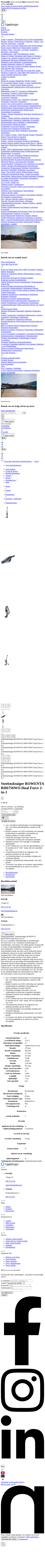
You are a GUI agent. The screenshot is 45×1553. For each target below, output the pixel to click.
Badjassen (13, 296)
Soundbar (34, 48)
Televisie (4, 44)
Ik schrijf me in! (7, 1293)
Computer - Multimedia (14, 39)
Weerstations (33, 178)
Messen (20, 274)
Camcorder (34, 100)
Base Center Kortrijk (13, 1243)
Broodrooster (33, 166)
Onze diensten (11, 1259)
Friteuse (11, 139)
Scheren (4, 211)
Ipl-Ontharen (25, 207)
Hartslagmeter (30, 220)
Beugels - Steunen (21, 203)
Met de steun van (7, 1484)
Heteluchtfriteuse (20, 139)
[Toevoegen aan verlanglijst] (5, 818)
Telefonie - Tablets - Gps (34, 41)
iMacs (25, 75)
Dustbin (30, 278)
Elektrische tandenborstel (16, 218)
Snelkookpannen (16, 288)
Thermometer (28, 222)
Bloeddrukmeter (18, 220)
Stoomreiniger (6, 112)
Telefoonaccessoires (8, 195)
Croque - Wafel (16, 135)
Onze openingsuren (8, 262)
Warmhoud (31, 164)
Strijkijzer (17, 118)
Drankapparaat (15, 168)
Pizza (9, 137)
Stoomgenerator (6, 120)
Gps (2, 182)
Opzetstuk (29, 218)
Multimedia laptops (26, 60)
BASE (9, 8)
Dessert (14, 137)
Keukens (9, 1209)
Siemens (4, 362)
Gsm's (10, 191)
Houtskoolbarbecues (8, 321)
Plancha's (4, 323)
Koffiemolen (5, 151)
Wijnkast (33, 145)
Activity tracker (15, 172)
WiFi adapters (6, 68)
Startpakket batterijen (17, 344)
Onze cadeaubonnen (13, 1263)
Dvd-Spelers (29, 199)
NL (2, 19)
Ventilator (21, 122)
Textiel (3, 309)
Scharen (38, 274)
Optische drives (20, 87)
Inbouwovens (25, 158)
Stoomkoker (5, 133)
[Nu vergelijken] (3, 1544)
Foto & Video (29, 39)
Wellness (37, 222)
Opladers (39, 195)
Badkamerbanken (23, 299)
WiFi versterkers (17, 68)
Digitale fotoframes (29, 176)
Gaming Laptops (24, 58)
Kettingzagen (19, 348)
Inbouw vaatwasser (25, 370)
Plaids (15, 309)
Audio (3, 39)
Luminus (9, 1245)
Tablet (3, 193)
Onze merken (6, 6)
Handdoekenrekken (8, 301)
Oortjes (32, 54)
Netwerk (4, 66)
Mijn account (10, 1223)
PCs (2, 70)
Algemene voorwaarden (9, 1482)
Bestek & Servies (13, 282)
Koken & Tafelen (7, 270)
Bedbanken (36, 311)
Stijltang (35, 216)
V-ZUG (4, 370)
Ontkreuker (26, 120)
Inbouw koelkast (13, 143)
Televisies (11, 201)
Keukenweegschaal (8, 131)
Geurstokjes (20, 315)
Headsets (4, 64)
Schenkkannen (25, 282)
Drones (36, 172)
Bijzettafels (12, 311)
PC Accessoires (6, 83)
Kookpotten (5, 290)
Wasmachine (18, 114)
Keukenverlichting (7, 160)
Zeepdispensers (23, 303)
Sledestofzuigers (35, 106)
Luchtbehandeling (31, 122)
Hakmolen (16, 129)
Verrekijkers (5, 102)
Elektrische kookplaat (30, 155)
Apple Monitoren (15, 62)
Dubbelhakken (24, 338)
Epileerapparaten (14, 207)
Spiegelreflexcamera (8, 95)
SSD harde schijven (33, 87)
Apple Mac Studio (33, 70)
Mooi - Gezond (6, 220)
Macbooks (14, 60)
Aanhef (4, 1283)
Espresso (27, 149)
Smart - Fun (5, 172)
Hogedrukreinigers (24, 342)
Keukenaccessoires (8, 280)
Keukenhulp (5, 126)
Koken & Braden (7, 286)
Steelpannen (27, 288)
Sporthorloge (15, 174)
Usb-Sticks (5, 89)
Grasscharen (30, 334)
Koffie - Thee (6, 149)
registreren (6, 428)
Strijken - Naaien (7, 118)
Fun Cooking (6, 135)
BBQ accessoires (7, 326)
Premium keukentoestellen (10, 358)
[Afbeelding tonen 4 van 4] (9, 709)
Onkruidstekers (20, 336)
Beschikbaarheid (12, 872)
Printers (28, 81)
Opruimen (4, 342)
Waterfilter (13, 170)
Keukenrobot (25, 129)
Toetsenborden (36, 83)
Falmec (3, 372)
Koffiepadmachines (18, 151)
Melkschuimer (6, 153)
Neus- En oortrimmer (36, 211)
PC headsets (26, 64)
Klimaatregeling (7, 122)
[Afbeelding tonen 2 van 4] (4, 709)
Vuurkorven (19, 330)
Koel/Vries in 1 (24, 145)
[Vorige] (3, 706)
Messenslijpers (29, 274)
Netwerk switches (14, 66)
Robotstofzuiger (23, 106)
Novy (3, 368)
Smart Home (5, 176)
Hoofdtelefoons (23, 54)
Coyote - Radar (10, 182)
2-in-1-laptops (12, 58)
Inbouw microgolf (13, 158)
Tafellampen (23, 317)
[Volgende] (8, 706)
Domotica (40, 176)
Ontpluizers (17, 120)
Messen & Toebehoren (9, 274)
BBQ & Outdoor (29, 270)
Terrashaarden (6, 332)
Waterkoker (21, 170)
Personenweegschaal (15, 222)
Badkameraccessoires (8, 299)
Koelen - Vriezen (7, 141)
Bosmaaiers (39, 334)
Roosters (34, 326)
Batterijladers (11, 346)
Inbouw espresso (37, 149)
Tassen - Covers (24, 83)
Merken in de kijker (13, 1257)
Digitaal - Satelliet (35, 203)
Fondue (32, 135)
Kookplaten (22, 362)
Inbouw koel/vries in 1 (28, 143)
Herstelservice (17, 8)
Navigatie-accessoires (9, 187)
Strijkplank (25, 118)
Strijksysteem (34, 118)
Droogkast (27, 114)
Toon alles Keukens (8, 353)
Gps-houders (5, 189)
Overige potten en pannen (25, 290)
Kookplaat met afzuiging (32, 160)
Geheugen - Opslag (8, 85)
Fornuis (3, 158)
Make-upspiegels (23, 305)
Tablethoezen (19, 184)
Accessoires (14, 46)
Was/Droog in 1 (37, 114)
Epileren (4, 207)
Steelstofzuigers (6, 108)
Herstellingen (10, 1247)
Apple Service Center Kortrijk (16, 1241)
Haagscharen (29, 348)
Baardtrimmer (12, 211)
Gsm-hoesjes (20, 195)
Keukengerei (5, 278)
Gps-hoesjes (38, 187)
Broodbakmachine (21, 166)
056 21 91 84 (6, 907)
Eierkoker (25, 168)
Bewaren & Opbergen (19, 278)
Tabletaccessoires (7, 184)
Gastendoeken (24, 294)
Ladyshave (34, 207)
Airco (15, 122)
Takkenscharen (6, 350)
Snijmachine (32, 131)
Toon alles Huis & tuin (9, 264)
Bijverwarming (6, 124)
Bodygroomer (23, 211)
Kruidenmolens (20, 280)
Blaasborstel (10, 216)
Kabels (3, 79)
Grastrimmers (21, 334)
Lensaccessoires (16, 104)
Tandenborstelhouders (9, 305)
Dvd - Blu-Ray (6, 199)
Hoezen (17, 326)
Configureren (23, 1539)
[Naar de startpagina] (9, 26)
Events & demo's (17, 6)
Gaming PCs (13, 73)
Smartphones (18, 191)
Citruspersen (5, 168)
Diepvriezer (13, 145)
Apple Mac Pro (21, 70)
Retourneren (10, 1227)
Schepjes (33, 338)
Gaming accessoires (8, 77)
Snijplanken (5, 276)
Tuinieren (39, 270)
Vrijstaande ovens (20, 164)
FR (2, 15)
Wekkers (38, 56)
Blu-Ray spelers (18, 199)
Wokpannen (11, 292)
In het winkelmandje (8, 815)
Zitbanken (28, 311)
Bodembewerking (7, 336)
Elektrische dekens (19, 124)
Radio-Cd (30, 56)
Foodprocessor (6, 129)
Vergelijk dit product (8, 821)
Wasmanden (31, 301)
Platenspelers (26, 48)
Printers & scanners (8, 81)
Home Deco (18, 270)
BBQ (3, 319)
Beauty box (34, 305)
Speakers (4, 50)
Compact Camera (16, 93)
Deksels (35, 288)
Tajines (3, 292)
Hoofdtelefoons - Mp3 (9, 54)
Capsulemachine (17, 149)
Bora (2, 364)
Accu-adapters (31, 344)
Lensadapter (27, 104)
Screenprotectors (16, 197)
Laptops (4, 58)
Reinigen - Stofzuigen (9, 106)
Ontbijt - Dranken (7, 166)
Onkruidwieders (32, 336)
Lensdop (35, 104)
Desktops (4, 73)
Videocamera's (6, 100)
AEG (3, 366)
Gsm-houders (31, 195)
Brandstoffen (13, 328)
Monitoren (5, 62)
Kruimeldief (29, 108)
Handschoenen (25, 326)
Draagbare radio (21, 56)
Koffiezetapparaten (32, 151)
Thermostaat (23, 178)
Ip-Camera (5, 178)
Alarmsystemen (16, 176)
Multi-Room (16, 48)
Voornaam (5, 1285)
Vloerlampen (14, 317)
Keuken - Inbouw (7, 41)
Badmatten (5, 296)
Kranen (10, 360)
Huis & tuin (10, 1211)
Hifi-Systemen (37, 46)
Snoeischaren (17, 350)
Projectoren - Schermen (24, 201)
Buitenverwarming (8, 330)
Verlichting (5, 180)
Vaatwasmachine (7, 164)
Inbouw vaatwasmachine (18, 162)
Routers (38, 66)
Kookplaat (18, 160)
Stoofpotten (40, 290)
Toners (33, 81)
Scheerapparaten (7, 213)
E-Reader (9, 193)
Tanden (3, 218)
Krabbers (4, 338)
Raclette (26, 135)
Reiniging (4, 328)
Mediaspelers (5, 91)
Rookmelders (14, 178)
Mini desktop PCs (32, 73)
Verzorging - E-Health (16, 44)
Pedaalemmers (12, 303)
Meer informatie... (32, 1537)
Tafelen (3, 282)
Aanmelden (5, 426)
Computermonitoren (29, 62)
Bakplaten (10, 272)
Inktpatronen (20, 81)
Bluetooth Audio (25, 46)
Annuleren (9, 1225)
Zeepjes (39, 315)
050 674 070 (5, 929)
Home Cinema (6, 48)
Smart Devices (19, 41)
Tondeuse (16, 213)
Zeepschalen (34, 303)
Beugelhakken (13, 338)
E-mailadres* (6, 1281)
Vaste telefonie (28, 191)
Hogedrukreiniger (16, 110)
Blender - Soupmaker (27, 126)
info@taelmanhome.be (9, 911)
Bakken (4, 272)
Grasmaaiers (10, 334)
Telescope (13, 102)
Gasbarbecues (10, 319)
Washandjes (33, 294)
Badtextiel (4, 294)
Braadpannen (19, 286)
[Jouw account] (2, 418)
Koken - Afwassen (8, 155)
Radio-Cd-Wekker (7, 56)
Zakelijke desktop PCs (14, 75)
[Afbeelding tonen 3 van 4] (6, 709)
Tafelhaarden (38, 330)
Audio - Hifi (5, 46)
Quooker (4, 360)
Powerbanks (5, 197)
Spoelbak (30, 162)
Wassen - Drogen (7, 114)
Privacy (21, 1482)
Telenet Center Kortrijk (14, 1239)
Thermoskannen (37, 282)
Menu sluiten (9, 421)
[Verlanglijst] (2, 430)
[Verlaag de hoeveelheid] (3, 812)
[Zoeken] (24, 413)
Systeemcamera (21, 95)
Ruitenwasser (29, 110)
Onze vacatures (11, 1261)
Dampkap (18, 155)
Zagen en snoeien (7, 348)
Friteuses (4, 139)
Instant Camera (28, 93)
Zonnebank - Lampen (9, 224)
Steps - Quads (25, 174)
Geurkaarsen (11, 315)
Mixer (18, 131)
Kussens (9, 309)
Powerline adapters (28, 66)
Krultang (28, 216)
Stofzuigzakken (18, 108)
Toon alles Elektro (8, 34)
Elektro (8, 1207)
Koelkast (26, 141)
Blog (24, 8)
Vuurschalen (28, 330)
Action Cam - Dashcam (20, 100)
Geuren (3, 315)
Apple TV (14, 91)
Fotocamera (5, 93)
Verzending (10, 1229)
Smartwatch (5, 174)
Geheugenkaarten (7, 87)
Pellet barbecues (22, 321)
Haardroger (20, 216)
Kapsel (3, 216)
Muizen (15, 83)
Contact (8, 1221)
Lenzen (3, 104)
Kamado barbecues (35, 321)
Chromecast (23, 91)
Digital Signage (27, 172)
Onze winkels (11, 1265)
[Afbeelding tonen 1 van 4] (2, 709)
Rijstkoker (24, 131)
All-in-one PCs (9, 70)
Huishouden (38, 39)
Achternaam (5, 1288)
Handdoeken (13, 294)
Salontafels (20, 311)
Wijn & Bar (5, 284)
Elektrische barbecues (24, 319)
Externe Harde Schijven (24, 85)
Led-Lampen (14, 180)
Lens (8, 104)
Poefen (3, 313)
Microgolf (4, 162)
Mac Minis (22, 73)
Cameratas (14, 97)
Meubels (4, 311)
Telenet (4, 8)
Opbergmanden (21, 301)
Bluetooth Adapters (15, 64)
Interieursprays (31, 315)
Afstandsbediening (8, 203)
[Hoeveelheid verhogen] (16, 812)
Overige (13, 290)
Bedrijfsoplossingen (31, 6)
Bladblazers (13, 342)
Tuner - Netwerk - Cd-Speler (18, 50)
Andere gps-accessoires (25, 187)
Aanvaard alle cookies (9, 1539)
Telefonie (4, 191)
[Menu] (3, 21)
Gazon (3, 334)
